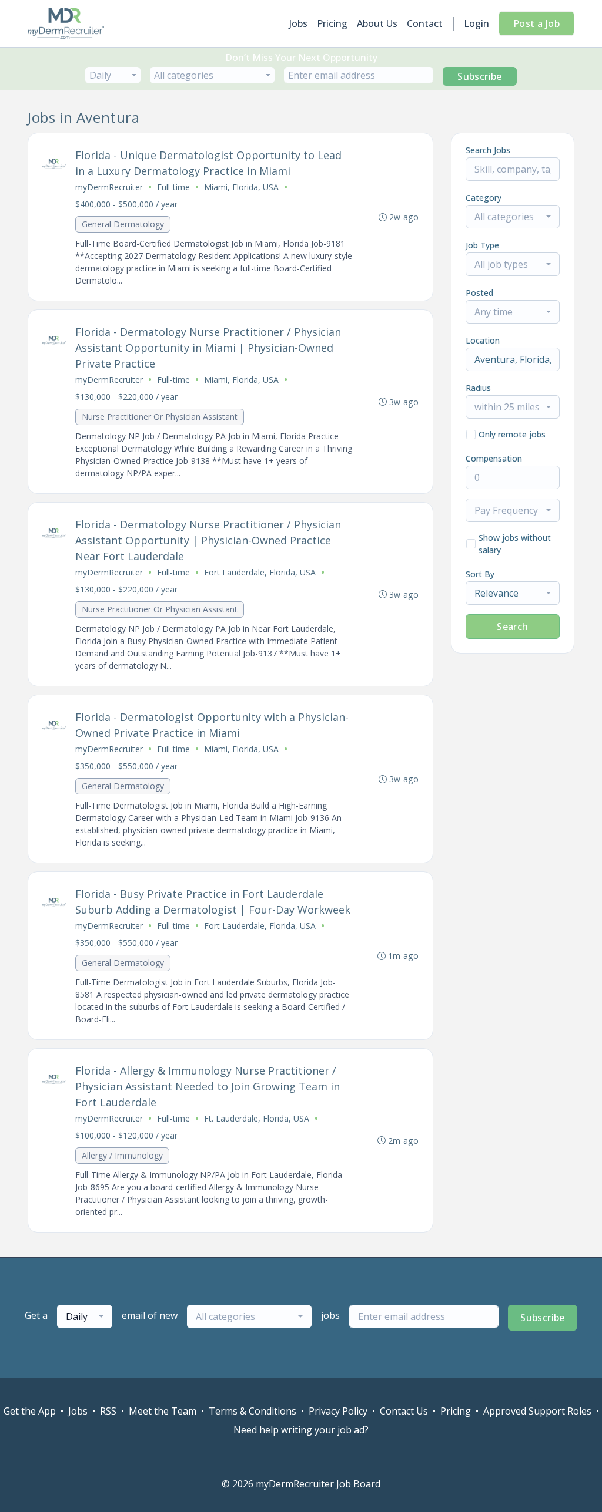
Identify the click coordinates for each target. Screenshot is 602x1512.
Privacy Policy (338, 1411)
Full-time (173, 187)
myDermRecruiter (109, 187)
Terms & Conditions (252, 1411)
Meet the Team (162, 1411)
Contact (425, 23)
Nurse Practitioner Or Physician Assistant (160, 416)
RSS (108, 1411)
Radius (478, 387)
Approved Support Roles (537, 1411)
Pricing (332, 23)
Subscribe (479, 76)
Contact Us (404, 1411)
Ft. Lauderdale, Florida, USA (256, 1118)
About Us (377, 23)
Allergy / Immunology (122, 1155)
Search (512, 626)
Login (476, 23)
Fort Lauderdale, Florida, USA (260, 572)
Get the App (30, 1411)
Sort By (480, 574)
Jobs (298, 23)
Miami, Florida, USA (241, 187)
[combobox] (113, 75)
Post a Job (536, 23)
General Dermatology (123, 224)
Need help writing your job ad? (301, 1429)
